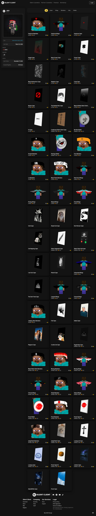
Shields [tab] (74, 10)
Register (25, 507)
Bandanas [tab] (63, 10)
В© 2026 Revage (48, 513)
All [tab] (46, 10)
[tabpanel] (61, 252)
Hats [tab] (69, 10)
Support (44, 503)
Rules (34, 503)
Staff (34, 505)
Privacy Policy (56, 501)
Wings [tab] (56, 10)
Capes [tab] (51, 10)
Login (91, 2)
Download (25, 501)
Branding (35, 501)
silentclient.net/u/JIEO (17, 40)
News (24, 503)
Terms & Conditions (57, 505)
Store (43, 501)
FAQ (24, 505)
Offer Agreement (56, 503)
